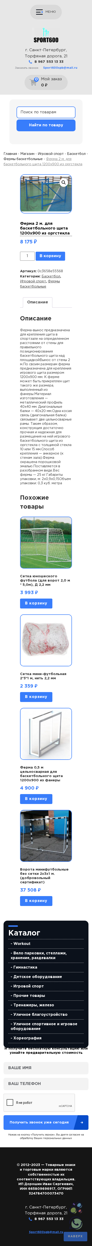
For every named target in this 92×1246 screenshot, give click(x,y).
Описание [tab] (37, 302)
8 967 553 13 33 (48, 61)
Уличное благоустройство (40, 1014)
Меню (51, 11)
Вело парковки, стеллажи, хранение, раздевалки (39, 956)
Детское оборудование (37, 977)
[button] (63, 182)
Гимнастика (25, 967)
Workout (21, 944)
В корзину (50, 256)
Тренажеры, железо (33, 1005)
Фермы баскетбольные (23, 159)
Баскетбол (76, 153)
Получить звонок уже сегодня (39, 1122)
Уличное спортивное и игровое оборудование (44, 1026)
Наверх (75, 1236)
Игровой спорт (28, 986)
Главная (10, 153)
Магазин (27, 153)
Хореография (27, 1038)
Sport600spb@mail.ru (60, 68)
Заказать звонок (26, 68)
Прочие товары (29, 996)
